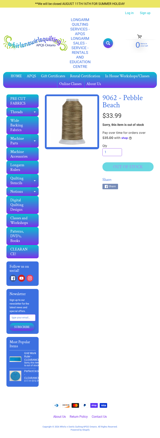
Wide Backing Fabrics (16, 125)
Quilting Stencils (24, 181)
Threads (24, 112)
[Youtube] (21, 278)
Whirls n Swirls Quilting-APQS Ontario (78, 427)
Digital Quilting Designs (16, 205)
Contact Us (99, 416)
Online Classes (70, 83)
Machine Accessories (19, 154)
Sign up (145, 13)
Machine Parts (24, 141)
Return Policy (79, 416)
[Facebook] (13, 278)
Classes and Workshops (19, 220)
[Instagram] (29, 278)
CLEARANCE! (19, 252)
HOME (16, 76)
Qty (104, 146)
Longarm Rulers (17, 167)
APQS (31, 76)
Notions (24, 192)
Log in (129, 13)
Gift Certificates (53, 76)
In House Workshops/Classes (127, 76)
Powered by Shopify (80, 430)
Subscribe (22, 327)
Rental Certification (85, 76)
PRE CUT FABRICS (18, 101)
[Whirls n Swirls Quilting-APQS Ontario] (35, 43)
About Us (93, 83)
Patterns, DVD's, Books (17, 236)
